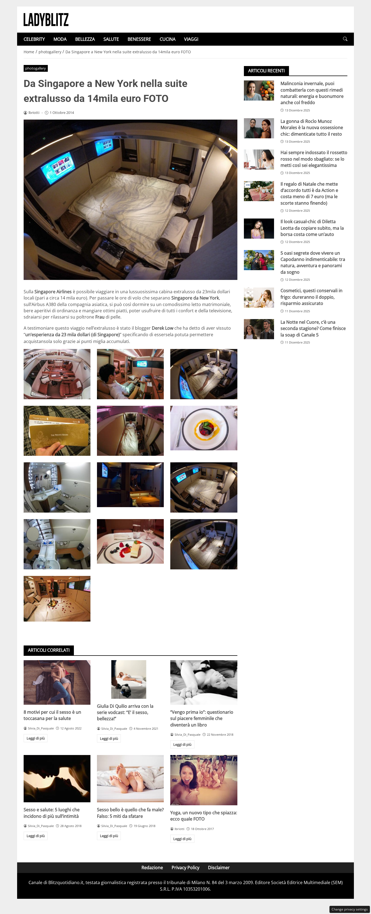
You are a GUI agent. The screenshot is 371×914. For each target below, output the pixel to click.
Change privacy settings (350, 909)
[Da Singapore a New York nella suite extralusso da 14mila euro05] (203, 487)
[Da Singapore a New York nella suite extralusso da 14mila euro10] (203, 374)
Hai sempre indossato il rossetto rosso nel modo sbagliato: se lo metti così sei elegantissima (314, 158)
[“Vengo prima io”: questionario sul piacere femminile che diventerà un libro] (203, 682)
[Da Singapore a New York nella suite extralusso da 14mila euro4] (57, 544)
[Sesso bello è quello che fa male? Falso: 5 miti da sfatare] (130, 778)
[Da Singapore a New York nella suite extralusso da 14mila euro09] (57, 431)
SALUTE (111, 39)
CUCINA (167, 39)
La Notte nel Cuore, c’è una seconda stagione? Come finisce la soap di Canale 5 (313, 328)
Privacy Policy (185, 868)
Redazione (152, 868)
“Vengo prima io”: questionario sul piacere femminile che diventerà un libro (201, 718)
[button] (345, 39)
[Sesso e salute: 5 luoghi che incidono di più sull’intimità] (57, 778)
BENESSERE (139, 39)
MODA (60, 39)
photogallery (35, 68)
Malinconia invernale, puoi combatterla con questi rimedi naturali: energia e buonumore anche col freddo (312, 92)
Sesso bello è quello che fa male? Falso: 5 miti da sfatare (130, 813)
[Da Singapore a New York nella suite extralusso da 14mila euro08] (203, 428)
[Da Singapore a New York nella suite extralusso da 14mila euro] (57, 599)
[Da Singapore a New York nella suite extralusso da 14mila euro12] (57, 374)
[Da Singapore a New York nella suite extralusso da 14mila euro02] (203, 544)
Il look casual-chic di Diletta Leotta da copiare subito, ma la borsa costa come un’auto (312, 228)
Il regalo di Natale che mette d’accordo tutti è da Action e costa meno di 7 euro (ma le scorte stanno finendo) (309, 193)
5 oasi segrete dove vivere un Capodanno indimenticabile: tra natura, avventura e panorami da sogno (313, 262)
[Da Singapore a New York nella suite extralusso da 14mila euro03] (130, 541)
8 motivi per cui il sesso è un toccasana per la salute (52, 715)
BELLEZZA (85, 39)
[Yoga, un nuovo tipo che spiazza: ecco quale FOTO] (203, 780)
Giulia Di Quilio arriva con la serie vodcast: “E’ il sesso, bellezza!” (125, 712)
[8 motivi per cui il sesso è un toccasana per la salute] (57, 682)
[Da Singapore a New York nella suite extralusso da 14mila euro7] (57, 487)
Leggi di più (36, 738)
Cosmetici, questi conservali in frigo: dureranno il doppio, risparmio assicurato (311, 297)
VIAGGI (191, 39)
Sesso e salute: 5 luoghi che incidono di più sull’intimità (52, 813)
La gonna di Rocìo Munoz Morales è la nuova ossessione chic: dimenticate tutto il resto (312, 127)
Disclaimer (219, 868)
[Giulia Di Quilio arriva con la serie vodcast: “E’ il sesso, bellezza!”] (130, 679)
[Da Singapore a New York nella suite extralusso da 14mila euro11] (130, 374)
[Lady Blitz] (46, 19)
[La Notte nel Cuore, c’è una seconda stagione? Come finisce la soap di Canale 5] (259, 329)
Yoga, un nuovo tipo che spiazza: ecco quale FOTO (203, 816)
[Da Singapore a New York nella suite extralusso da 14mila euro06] (130, 484)
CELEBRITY (34, 39)
